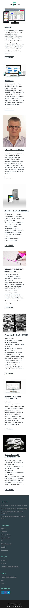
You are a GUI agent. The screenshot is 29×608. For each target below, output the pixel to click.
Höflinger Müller (5, 534)
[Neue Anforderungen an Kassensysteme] (14, 258)
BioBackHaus (4, 550)
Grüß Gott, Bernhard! (14, 150)
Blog (2, 580)
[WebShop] (14, 16)
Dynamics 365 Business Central (9, 566)
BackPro (3, 563)
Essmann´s (4, 531)
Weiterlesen (9, 57)
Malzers (3, 528)
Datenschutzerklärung (14, 603)
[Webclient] (14, 71)
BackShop (3, 560)
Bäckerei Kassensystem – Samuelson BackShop (14, 505)
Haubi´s (3, 547)
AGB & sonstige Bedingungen (14, 606)
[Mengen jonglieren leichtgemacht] (14, 387)
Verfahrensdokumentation (16, 335)
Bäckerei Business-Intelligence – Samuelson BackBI (13, 517)
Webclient (9, 81)
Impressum (14, 601)
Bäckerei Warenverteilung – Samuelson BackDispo (12, 512)
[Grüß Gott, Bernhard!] (14, 131)
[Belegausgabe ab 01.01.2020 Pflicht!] (14, 443)
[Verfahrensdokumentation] (14, 323)
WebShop (8, 27)
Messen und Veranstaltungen (9, 577)
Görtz (2, 540)
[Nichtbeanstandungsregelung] (14, 196)
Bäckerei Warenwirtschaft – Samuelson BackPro (14, 508)
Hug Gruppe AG (5, 537)
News (2, 583)
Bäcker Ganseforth (6, 544)
